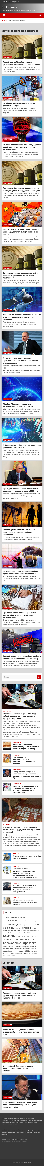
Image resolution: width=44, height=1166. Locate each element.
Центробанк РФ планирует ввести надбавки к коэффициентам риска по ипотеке (24, 760)
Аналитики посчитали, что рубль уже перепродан (27, 857)
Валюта (34, 928)
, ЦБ (24, 925)
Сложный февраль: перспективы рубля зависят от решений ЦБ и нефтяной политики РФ (20, 275)
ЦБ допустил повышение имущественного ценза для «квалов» (25, 902)
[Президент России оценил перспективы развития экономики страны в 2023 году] (22, 473)
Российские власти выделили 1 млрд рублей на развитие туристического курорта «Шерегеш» (19, 716)
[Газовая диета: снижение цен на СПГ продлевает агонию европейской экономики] (22, 514)
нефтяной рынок (29, 948)
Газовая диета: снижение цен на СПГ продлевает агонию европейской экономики (19, 532)
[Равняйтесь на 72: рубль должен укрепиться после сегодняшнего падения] (22, 47)
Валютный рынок (8, 930)
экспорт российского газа (23, 953)
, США (19, 924)
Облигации (12, 939)
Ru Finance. (10, 7)
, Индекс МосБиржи (23, 921)
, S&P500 (6, 918)
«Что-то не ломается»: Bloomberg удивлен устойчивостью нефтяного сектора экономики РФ (22, 146)
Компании (10, 936)
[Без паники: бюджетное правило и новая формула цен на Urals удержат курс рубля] (22, 173)
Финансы (6, 824)
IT (31, 924)
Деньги (16, 932)
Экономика (8, 57)
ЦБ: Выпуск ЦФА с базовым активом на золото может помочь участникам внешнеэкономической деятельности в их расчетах (25, 873)
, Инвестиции (10, 920)
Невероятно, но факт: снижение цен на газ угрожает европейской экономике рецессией (22, 316)
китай (12, 948)
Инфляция (27, 932)
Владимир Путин (20, 930)
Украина (10, 946)
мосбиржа (18, 948)
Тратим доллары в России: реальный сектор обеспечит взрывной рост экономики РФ (19, 614)
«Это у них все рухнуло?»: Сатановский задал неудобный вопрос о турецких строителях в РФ (27, 775)
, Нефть (32, 921)
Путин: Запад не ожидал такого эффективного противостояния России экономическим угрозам (20, 360)
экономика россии (8, 953)
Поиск (39, 677)
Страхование (12, 943)
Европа (21, 932)
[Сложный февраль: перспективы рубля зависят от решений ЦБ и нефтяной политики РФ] (22, 258)
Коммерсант (34, 932)
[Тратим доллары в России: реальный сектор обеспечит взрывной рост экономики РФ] (22, 597)
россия (27, 951)
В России (26, 928)
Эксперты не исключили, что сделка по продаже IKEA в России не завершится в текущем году (25, 789)
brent (28, 925)
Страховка (29, 943)
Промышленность (25, 939)
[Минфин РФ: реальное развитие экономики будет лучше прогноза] (22, 388)
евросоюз (6, 948)
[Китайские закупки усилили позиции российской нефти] (22, 88)
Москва (26, 936)
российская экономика (13, 951)
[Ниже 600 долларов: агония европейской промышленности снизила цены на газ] (22, 556)
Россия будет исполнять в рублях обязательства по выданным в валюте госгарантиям (24, 888)
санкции (34, 951)
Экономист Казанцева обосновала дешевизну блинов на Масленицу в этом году (26, 746)
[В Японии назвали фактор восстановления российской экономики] (22, 430)
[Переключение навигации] (4, 15)
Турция (5, 946)
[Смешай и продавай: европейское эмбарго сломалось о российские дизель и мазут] (22, 641)
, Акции (14, 917)
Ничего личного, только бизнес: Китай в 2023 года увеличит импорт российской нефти (21, 231)
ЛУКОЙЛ (20, 936)
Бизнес (18, 928)
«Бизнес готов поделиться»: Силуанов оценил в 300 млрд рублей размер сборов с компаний (21, 829)
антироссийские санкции (21, 946)
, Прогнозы (11, 925)
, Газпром (23, 917)
